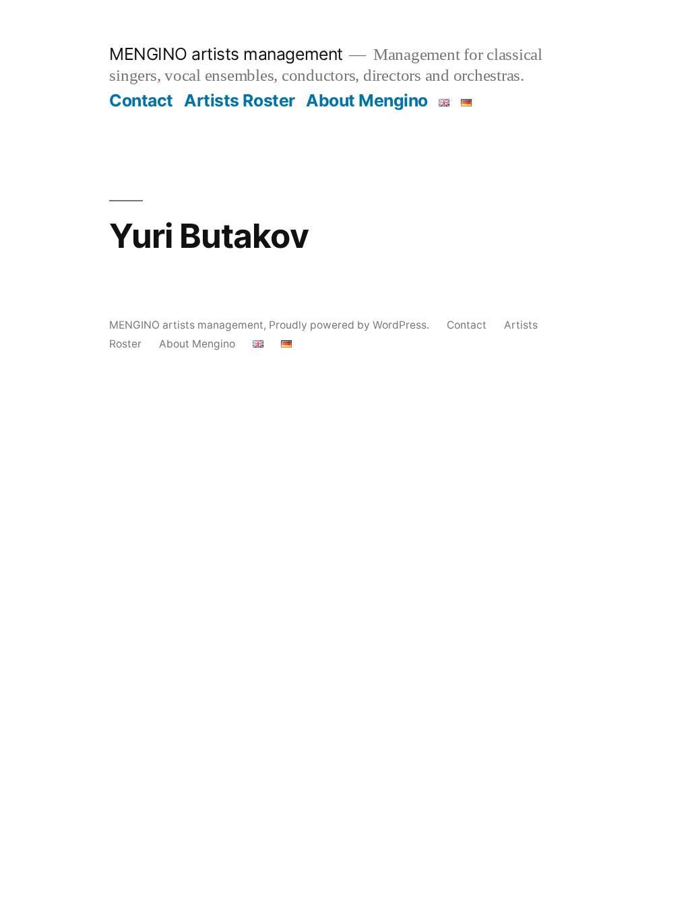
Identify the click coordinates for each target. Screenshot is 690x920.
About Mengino (367, 100)
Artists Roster (239, 100)
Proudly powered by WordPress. (350, 325)
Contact (141, 100)
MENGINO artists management (225, 54)
